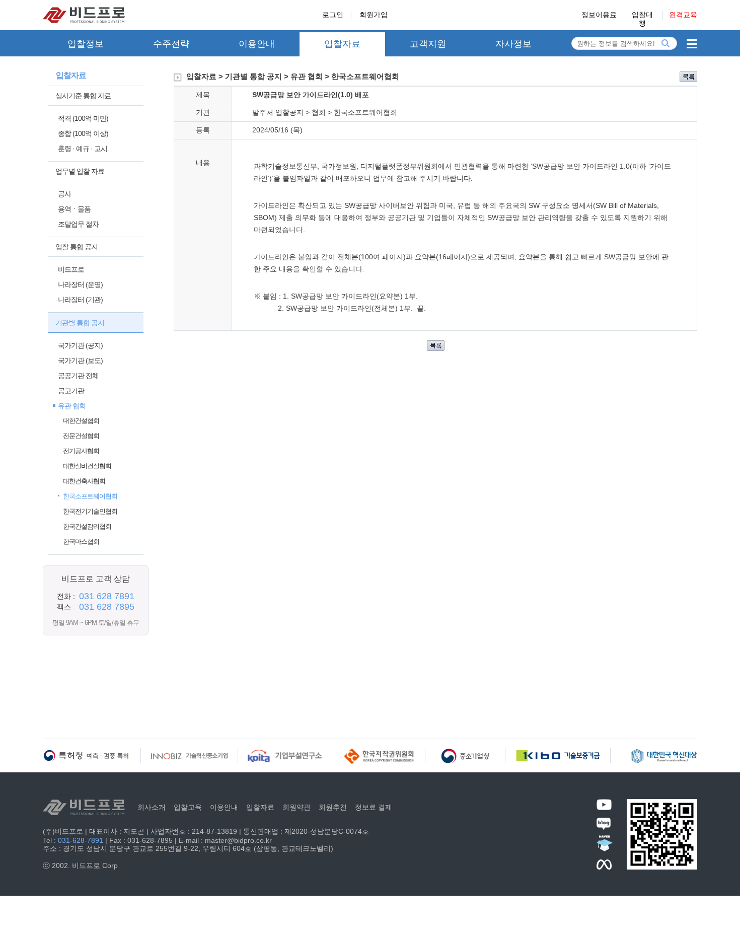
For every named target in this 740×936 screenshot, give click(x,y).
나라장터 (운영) (80, 284)
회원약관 (296, 807)
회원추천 (333, 807)
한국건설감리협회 (87, 526)
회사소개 (151, 807)
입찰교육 (188, 807)
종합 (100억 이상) (83, 133)
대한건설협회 (81, 420)
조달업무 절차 (78, 224)
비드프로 (71, 269)
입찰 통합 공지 (76, 247)
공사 (64, 194)
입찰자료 (342, 44)
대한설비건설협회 (87, 466)
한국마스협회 (81, 541)
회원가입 (373, 15)
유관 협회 (72, 406)
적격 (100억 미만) (83, 118)
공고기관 (71, 391)
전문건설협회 (81, 436)
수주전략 (171, 44)
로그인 (332, 15)
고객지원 (428, 44)
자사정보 (513, 44)
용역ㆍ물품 (74, 209)
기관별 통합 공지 (79, 323)
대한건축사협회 (84, 481)
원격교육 (683, 15)
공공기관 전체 (78, 376)
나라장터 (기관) (80, 300)
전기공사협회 (81, 451)
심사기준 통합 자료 (83, 96)
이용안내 (257, 44)
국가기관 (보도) (80, 360)
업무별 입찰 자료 (79, 171)
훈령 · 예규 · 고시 (82, 149)
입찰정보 (85, 44)
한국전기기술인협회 (90, 511)
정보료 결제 (373, 807)
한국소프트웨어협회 (90, 496)
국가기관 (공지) (80, 345)
